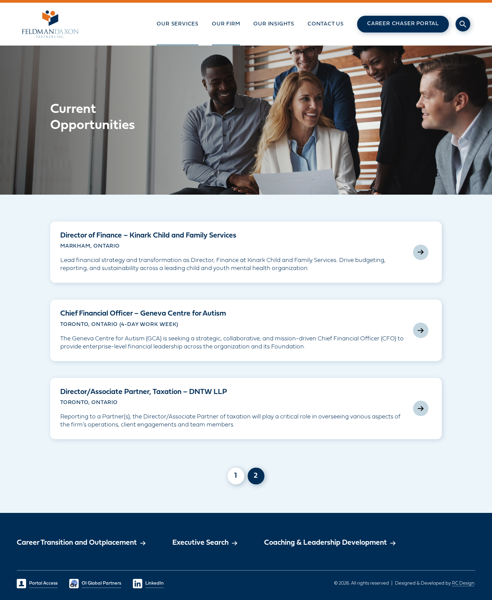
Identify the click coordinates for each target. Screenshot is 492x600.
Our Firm (226, 24)
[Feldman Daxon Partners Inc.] (50, 24)
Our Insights (273, 24)
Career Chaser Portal (403, 23)
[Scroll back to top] (467, 544)
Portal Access (43, 583)
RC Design (463, 583)
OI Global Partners (101, 583)
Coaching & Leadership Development (325, 543)
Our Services (177, 24)
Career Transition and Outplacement (77, 543)
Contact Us (326, 24)
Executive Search (200, 543)
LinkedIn (154, 583)
